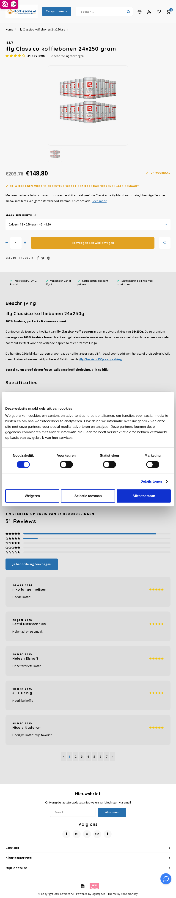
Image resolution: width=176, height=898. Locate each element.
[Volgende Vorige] (112, 756)
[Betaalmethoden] (82, 886)
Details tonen (151, 481)
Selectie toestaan (88, 496)
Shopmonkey (129, 893)
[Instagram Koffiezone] (77, 834)
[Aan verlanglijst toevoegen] (164, 243)
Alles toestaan (143, 496)
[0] (168, 11)
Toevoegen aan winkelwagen (92, 243)
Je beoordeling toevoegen (67, 56)
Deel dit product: (19, 257)
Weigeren (32, 496)
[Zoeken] (128, 11)
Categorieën (55, 11)
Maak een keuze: (21, 215)
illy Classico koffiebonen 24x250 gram (43, 29)
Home (9, 29)
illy (10, 42)
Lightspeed (98, 893)
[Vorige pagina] (63, 756)
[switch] (66, 464)
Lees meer (99, 201)
